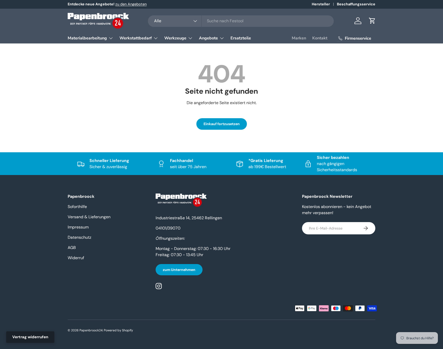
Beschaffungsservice (356, 4)
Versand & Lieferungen (89, 217)
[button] (372, 20)
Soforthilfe (77, 206)
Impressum (78, 227)
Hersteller (321, 4)
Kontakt (319, 38)
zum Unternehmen (179, 269)
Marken (299, 38)
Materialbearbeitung (87, 38)
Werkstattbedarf (135, 38)
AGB (72, 247)
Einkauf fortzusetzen (222, 124)
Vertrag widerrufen (30, 337)
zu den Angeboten (131, 4)
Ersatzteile (240, 38)
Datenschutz (79, 237)
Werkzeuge (175, 38)
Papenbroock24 (91, 330)
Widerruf (76, 257)
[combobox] (241, 21)
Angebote (208, 38)
